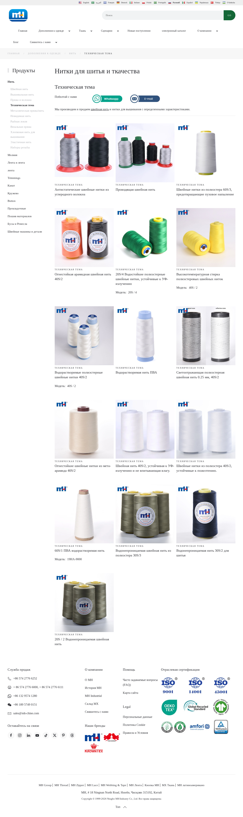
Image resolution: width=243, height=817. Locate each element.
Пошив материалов (20, 216)
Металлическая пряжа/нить (27, 110)
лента (11, 170)
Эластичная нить (20, 142)
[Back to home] (18, 15)
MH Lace (92, 785)
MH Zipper (77, 785)
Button (12, 200)
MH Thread (61, 785)
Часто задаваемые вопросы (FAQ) (140, 682)
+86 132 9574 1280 (25, 695)
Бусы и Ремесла (17, 223)
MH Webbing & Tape (113, 785)
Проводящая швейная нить (135, 189)
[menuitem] (20, 31)
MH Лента (135, 785)
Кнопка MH (152, 785)
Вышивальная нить (22, 94)
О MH (89, 679)
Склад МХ (92, 703)
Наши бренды (95, 726)
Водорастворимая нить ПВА (136, 372)
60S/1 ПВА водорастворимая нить (79, 550)
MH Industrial (93, 695)
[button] (125, 807)
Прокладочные (17, 208)
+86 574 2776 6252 (25, 678)
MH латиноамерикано (190, 785)
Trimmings (14, 177)
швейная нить (100, 109)
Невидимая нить (20, 115)
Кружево (13, 193)
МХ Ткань (168, 785)
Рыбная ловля (18, 121)
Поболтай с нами (66, 96)
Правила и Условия (135, 732)
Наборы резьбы (20, 147)
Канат (11, 185)
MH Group (45, 785)
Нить (11, 81)
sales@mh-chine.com (26, 713)
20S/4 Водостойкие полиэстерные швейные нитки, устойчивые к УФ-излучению (142, 279)
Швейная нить (19, 89)
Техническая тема (22, 105)
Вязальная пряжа (20, 126)
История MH (93, 687)
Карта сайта (130, 692)
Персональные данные (137, 716)
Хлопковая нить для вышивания (22, 134)
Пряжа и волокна (21, 99)
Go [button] (229, 15)
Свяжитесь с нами (96, 711)
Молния (12, 155)
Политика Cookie (134, 724)
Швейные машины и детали (25, 231)
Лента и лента (16, 162)
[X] (54, 735)
